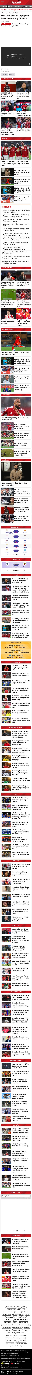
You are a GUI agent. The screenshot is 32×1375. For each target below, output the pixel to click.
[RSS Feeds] (8, 1373)
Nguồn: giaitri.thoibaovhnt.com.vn (9, 69)
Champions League (9, 1312)
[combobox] (16, 1196)
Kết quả (10, 6)
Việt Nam (25, 1312)
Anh (19, 1309)
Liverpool (11, 74)
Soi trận (18, 1312)
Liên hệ (9, 1371)
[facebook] (11, 1373)
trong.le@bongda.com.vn (12, 1365)
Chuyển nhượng (17, 6)
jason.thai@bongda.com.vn (16, 1367)
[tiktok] (14, 1373)
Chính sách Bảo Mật (17, 1371)
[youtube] (17, 1373)
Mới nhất (8, 1306)
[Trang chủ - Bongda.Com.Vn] (16, 2)
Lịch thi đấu (4, 6)
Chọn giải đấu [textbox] (5, 1196)
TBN (24, 1309)
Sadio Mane (4, 74)
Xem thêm (16, 554)
